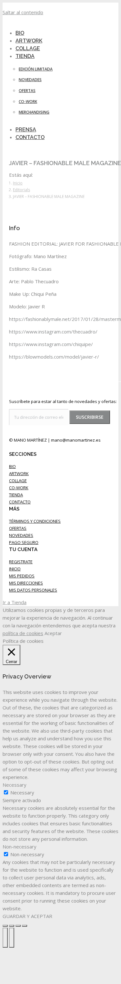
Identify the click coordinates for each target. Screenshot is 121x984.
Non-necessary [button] (19, 846)
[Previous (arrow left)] (5, 938)
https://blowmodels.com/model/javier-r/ (54, 356)
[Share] (11, 926)
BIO (12, 466)
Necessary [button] (14, 785)
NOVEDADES (21, 535)
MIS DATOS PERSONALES (33, 590)
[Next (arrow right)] (11, 938)
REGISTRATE (21, 562)
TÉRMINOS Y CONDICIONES (35, 521)
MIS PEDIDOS (22, 576)
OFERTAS (17, 528)
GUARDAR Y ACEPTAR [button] (27, 916)
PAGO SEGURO (23, 542)
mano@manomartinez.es (76, 440)
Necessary (22, 792)
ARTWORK (19, 473)
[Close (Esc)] (5, 926)
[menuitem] (29, 56)
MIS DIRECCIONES (26, 583)
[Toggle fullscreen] (18, 926)
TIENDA (16, 495)
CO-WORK (18, 488)
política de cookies (23, 633)
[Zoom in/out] (24, 926)
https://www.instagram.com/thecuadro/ (53, 331)
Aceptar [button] (53, 633)
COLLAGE (18, 480)
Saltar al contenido (23, 12)
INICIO (15, 569)
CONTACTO (20, 502)
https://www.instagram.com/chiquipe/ (51, 344)
